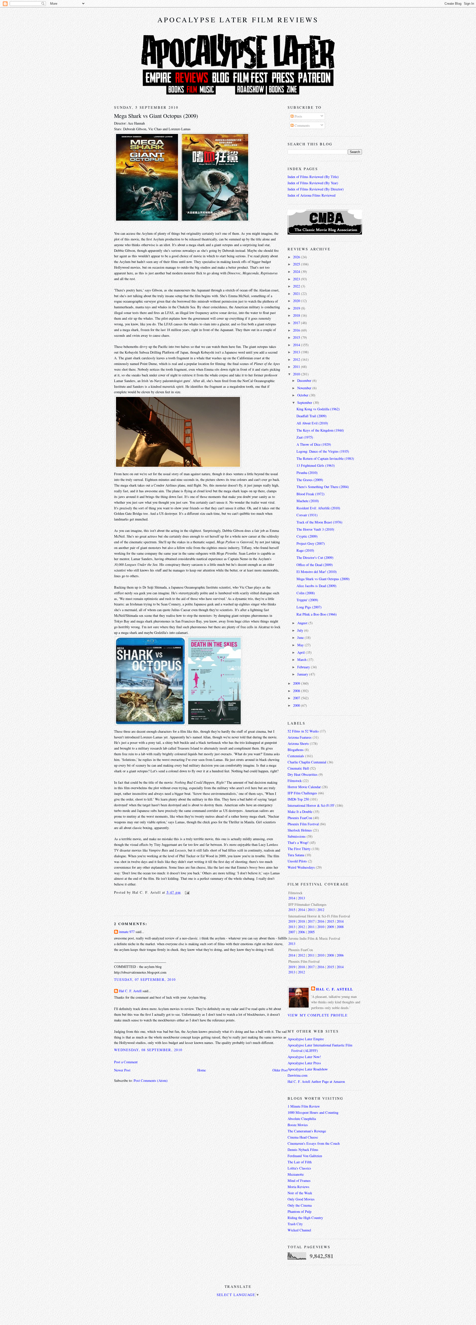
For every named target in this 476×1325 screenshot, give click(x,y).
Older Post (280, 1070)
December (304, 380)
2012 (297, 359)
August (302, 623)
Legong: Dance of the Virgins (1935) (323, 451)
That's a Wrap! (298, 842)
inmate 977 (127, 931)
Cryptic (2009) (307, 536)
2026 (297, 257)
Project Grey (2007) (311, 543)
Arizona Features (300, 737)
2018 (297, 315)
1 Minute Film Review (304, 1106)
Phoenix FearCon (300, 817)
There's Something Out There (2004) (323, 486)
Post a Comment (126, 1062)
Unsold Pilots (297, 861)
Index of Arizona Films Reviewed (311, 195)
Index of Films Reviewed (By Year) (313, 183)
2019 (297, 308)
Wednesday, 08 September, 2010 (148, 1049)
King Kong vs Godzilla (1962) (318, 409)
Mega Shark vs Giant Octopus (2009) (156, 115)
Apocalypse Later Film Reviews (238, 19)
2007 (297, 698)
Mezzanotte (296, 1174)
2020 (297, 300)
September (305, 402)
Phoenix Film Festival (303, 824)
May (301, 645)
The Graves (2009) (310, 479)
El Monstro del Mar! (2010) (317, 571)
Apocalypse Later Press (304, 1063)
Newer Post (122, 1070)
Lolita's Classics (299, 1168)
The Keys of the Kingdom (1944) (320, 430)
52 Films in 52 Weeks (303, 731)
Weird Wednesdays (301, 867)
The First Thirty (299, 848)
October (303, 395)
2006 (301, 932)
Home (201, 1070)
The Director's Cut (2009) (315, 557)
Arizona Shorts (298, 743)
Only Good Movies (301, 1199)
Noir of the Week (300, 1193)
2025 (297, 264)
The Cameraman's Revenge (307, 1131)
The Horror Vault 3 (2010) (315, 529)
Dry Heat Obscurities (303, 774)
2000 (297, 705)
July (300, 630)
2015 (297, 337)
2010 (297, 374)
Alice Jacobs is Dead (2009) (316, 585)
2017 (297, 322)
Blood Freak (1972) (311, 494)
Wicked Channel (299, 1230)
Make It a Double (300, 811)
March (302, 659)
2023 (297, 279)
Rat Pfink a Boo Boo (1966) (317, 614)
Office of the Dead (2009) (315, 564)
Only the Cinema (300, 1205)
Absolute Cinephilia (302, 1118)
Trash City (295, 1223)
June (301, 637)
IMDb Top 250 (298, 799)
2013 (297, 352)
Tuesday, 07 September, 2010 (145, 979)
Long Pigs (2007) (309, 607)
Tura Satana (296, 855)
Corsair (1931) (307, 515)
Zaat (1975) (305, 437)
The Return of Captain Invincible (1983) (325, 458)
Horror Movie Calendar (304, 786)
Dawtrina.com (297, 1075)
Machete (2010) (308, 500)
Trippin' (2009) (307, 600)
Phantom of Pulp (299, 1211)
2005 (311, 932)
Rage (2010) (305, 550)
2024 (297, 271)
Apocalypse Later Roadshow (308, 1069)
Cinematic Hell (298, 768)
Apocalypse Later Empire (306, 1039)
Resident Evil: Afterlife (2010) (318, 508)
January (303, 674)
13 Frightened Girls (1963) (316, 465)
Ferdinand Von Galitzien (305, 1155)
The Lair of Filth (300, 1162)
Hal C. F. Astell (130, 990)
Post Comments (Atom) (151, 1080)
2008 (297, 690)
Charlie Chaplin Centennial (307, 762)
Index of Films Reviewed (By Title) (313, 176)
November (304, 388)
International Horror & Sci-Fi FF (311, 805)
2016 (297, 330)
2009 (297, 683)
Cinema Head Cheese (303, 1137)
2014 (297, 344)
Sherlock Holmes (300, 830)
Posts (298, 116)
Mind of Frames (299, 1180)
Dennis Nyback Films (303, 1149)
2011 (297, 366)
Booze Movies (298, 1124)
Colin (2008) (306, 593)
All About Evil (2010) (312, 423)
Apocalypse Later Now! (304, 1056)
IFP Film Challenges (302, 793)
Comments (302, 125)
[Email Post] (186, 892)
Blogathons (296, 749)
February (304, 667)
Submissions (297, 836)
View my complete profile (318, 1015)
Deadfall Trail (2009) (312, 416)
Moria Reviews (298, 1186)
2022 (297, 286)
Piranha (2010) (307, 472)
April (301, 652)
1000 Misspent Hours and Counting (313, 1112)
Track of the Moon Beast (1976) (319, 522)
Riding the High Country (305, 1217)
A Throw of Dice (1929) (314, 444)
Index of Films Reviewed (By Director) (316, 189)
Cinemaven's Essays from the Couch (314, 1143)
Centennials (296, 755)
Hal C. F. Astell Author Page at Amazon (316, 1081)
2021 (297, 293)
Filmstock (295, 780)
